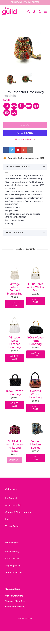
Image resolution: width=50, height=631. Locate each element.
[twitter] (12, 150)
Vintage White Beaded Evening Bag (14, 289)
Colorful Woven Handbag (35, 394)
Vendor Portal (12, 526)
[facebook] (6, 150)
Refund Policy (12, 559)
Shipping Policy (12, 566)
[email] (30, 150)
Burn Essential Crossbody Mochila (23, 94)
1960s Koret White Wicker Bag (35, 287)
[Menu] (45, 11)
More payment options (25, 139)
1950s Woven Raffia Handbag (35, 341)
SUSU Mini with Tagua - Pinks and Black (14, 446)
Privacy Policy (12, 552)
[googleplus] (24, 150)
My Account (11, 498)
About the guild (13, 505)
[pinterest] (18, 150)
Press (7, 519)
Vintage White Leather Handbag (14, 342)
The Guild (28, 619)
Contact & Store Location (18, 512)
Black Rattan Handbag (14, 393)
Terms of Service (13, 573)
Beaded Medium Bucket (35, 444)
